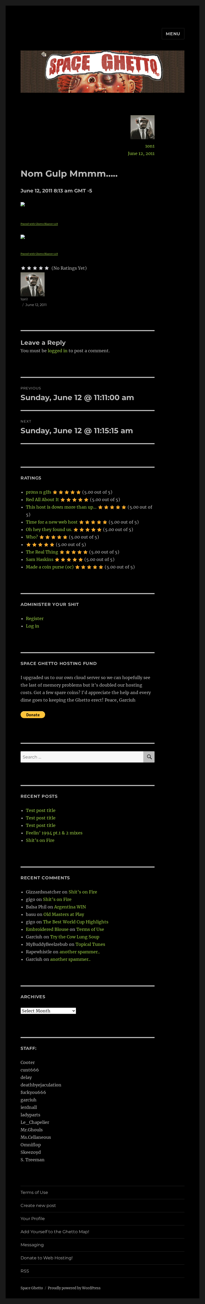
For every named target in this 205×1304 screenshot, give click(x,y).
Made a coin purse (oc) (50, 567)
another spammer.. (80, 951)
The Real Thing (42, 552)
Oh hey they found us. (49, 529)
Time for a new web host (52, 522)
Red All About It (42, 499)
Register (35, 618)
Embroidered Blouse (47, 929)
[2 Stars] (29, 268)
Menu (173, 33)
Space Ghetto (32, 1288)
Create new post (38, 1205)
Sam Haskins (39, 559)
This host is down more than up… (61, 507)
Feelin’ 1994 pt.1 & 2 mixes (54, 832)
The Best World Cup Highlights (75, 921)
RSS (25, 1271)
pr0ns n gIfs (38, 492)
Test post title (41, 810)
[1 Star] (23, 268)
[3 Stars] (35, 268)
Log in (32, 626)
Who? (32, 537)
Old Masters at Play (64, 914)
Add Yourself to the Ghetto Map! (55, 1231)
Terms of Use (90, 929)
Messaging (32, 1244)
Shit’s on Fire (40, 840)
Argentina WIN (70, 907)
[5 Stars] (46, 268)
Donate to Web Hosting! (47, 1257)
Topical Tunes (90, 944)
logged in (58, 350)
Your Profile (33, 1218)
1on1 (150, 146)
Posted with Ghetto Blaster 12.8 (39, 223)
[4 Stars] (41, 268)
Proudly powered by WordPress (74, 1288)
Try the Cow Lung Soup (74, 936)
